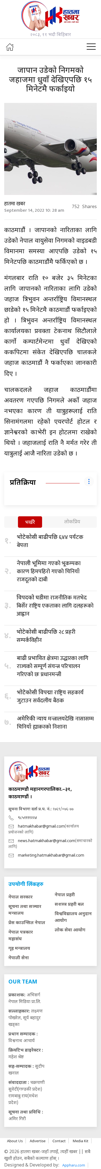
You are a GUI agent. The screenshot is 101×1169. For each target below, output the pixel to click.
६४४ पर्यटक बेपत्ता (50, 541)
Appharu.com (73, 1165)
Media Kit (80, 1140)
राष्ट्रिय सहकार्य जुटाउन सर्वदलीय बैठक (50, 696)
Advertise (37, 1140)
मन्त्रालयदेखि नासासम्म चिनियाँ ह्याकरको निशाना (55, 723)
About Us (15, 1140)
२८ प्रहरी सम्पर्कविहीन (46, 636)
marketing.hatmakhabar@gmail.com (51, 855)
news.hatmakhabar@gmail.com (46, 841)
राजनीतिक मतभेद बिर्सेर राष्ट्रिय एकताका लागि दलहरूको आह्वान (55, 606)
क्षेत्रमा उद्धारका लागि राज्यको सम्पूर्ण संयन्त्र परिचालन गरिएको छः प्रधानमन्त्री (52, 666)
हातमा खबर (14, 204)
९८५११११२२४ (27, 818)
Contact (59, 1140)
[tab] (30, 522)
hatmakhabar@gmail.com (41, 826)
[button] (91, 47)
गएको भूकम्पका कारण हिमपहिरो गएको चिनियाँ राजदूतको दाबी (49, 571)
